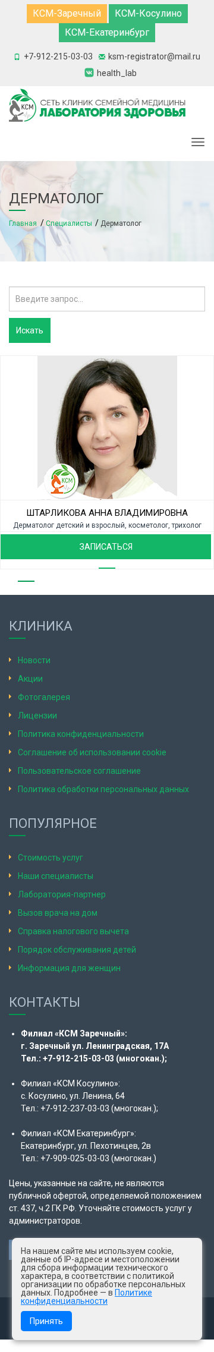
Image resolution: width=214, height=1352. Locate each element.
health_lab (117, 72)
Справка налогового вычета (73, 931)
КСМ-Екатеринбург (107, 32)
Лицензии (37, 715)
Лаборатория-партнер (62, 894)
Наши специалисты (55, 876)
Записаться (106, 546)
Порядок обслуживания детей (77, 949)
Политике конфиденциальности (86, 1297)
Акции (30, 678)
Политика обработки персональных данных (103, 789)
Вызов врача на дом (57, 913)
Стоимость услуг (50, 857)
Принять (46, 1321)
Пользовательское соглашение (79, 771)
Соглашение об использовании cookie (92, 752)
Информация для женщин (69, 968)
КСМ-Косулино (148, 13)
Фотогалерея (44, 697)
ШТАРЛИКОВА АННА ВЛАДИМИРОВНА (107, 513)
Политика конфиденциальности (81, 734)
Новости (34, 660)
